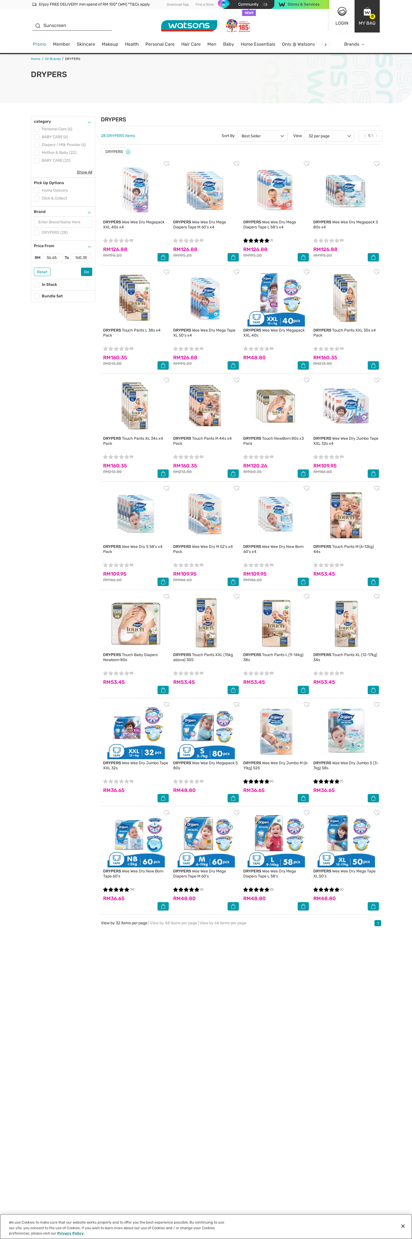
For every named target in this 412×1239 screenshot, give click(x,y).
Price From (44, 246)
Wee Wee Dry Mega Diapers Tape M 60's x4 (199, 225)
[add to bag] (163, 257)
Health (132, 44)
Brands (351, 44)
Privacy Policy (70, 1233)
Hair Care (191, 44)
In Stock (49, 284)
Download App (178, 4)
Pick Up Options (49, 182)
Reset (42, 272)
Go (86, 272)
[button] (367, 16)
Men (211, 44)
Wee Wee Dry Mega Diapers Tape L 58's (269, 874)
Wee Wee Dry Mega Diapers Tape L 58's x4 (269, 225)
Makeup (110, 44)
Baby (228, 44)
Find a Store (205, 4)
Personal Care (160, 44)
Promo (39, 44)
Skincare (86, 44)
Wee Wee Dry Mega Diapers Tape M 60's (199, 874)
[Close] (128, 152)
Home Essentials (258, 44)
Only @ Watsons (298, 44)
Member (61, 44)
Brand (40, 211)
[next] (325, 44)
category (42, 121)
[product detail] (136, 189)
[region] (206, 1226)
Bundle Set (52, 296)
